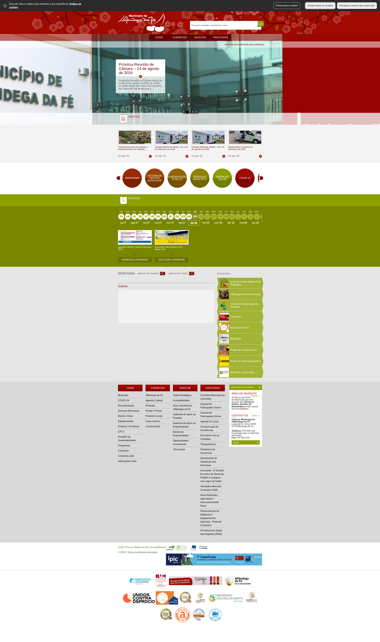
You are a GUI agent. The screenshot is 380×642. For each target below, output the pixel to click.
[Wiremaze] (203, 547)
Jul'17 (123, 222)
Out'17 (158, 222)
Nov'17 (170, 222)
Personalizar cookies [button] (287, 5)
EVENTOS (134, 198)
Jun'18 (255, 222)
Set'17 (146, 222)
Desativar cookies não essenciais (357, 5)
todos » (256, 415)
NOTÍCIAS (134, 116)
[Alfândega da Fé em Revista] (223, 294)
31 (232, 216)
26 (201, 216)
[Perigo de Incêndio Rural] (223, 350)
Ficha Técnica (125, 547)
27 (207, 216)
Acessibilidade (158, 547)
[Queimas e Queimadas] (223, 372)
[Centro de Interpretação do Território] (223, 305)
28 (213, 216)
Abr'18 (231, 222)
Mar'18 (218, 222)
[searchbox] (225, 25)
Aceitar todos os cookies (320, 5)
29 (220, 216)
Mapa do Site (142, 547)
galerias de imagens (148, 273)
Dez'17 (182, 222)
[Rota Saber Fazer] (223, 327)
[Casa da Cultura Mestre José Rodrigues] (223, 283)
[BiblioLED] (223, 338)
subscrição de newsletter (243, 387)
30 (226, 216)
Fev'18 (205, 222)
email (236, 442)
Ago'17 (134, 222)
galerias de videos (178, 273)
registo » (255, 396)
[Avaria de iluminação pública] (223, 361)
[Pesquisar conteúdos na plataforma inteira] (260, 24)
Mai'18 (243, 222)
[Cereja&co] (223, 316)
